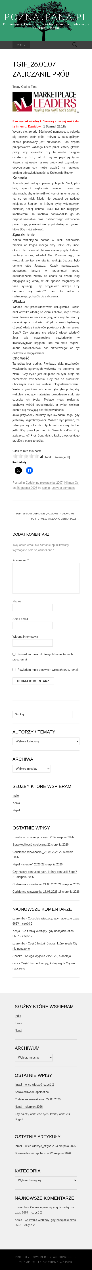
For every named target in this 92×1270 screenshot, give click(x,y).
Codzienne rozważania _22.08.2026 (35, 852)
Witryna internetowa (25, 636)
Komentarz (21, 560)
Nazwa (17, 601)
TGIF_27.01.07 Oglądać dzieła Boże (55, 518)
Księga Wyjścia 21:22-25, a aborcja (48, 956)
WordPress (63, 1257)
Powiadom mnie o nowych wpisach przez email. (48, 669)
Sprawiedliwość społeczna (29, 844)
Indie (16, 795)
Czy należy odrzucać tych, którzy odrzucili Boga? (45, 871)
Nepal (16, 810)
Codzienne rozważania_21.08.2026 (35, 884)
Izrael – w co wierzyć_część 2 (32, 837)
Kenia (16, 803)
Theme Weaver (60, 1262)
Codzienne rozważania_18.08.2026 (35, 891)
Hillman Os (71, 482)
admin (46, 487)
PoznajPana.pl (46, 16)
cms (15, 963)
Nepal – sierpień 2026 (26, 864)
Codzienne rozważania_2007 (44, 482)
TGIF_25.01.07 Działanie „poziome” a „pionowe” (44, 513)
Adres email (20, 619)
